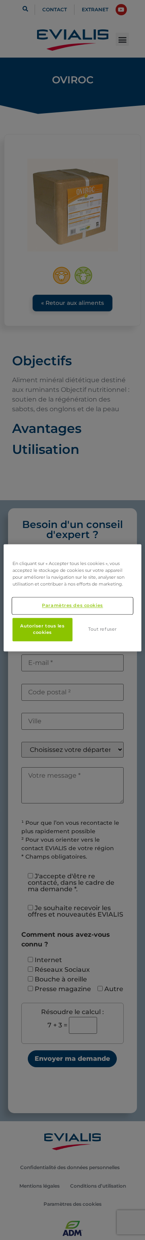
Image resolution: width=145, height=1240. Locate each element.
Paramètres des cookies (72, 605)
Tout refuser (102, 629)
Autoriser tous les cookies (42, 629)
